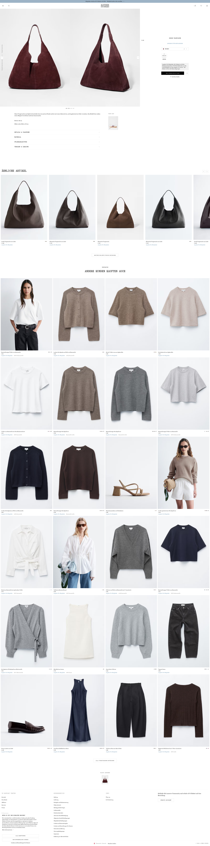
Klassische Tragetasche (103, 241)
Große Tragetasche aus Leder (8, 241)
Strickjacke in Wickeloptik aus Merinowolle (11, 669)
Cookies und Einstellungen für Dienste (20, 842)
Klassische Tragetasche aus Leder (58, 241)
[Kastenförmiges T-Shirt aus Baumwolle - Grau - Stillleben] (183, 393)
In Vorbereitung (109, 799)
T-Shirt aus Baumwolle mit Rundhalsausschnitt (13, 431)
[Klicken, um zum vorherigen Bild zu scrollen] (203, 171)
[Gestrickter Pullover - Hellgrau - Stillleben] (131, 631)
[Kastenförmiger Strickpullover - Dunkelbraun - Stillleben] (79, 473)
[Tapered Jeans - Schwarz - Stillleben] (183, 631)
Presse (3, 807)
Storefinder (4, 799)
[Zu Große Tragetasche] (105, 779)
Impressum (56, 833)
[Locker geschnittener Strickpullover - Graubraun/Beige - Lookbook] (183, 473)
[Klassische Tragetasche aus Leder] (72, 207)
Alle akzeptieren (20, 835)
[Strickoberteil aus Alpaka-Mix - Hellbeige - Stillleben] (183, 314)
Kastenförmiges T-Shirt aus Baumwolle (11, 352)
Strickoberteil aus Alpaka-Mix (165, 352)
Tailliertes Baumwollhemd (60, 590)
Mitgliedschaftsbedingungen (60, 820)
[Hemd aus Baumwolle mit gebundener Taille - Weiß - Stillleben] (26, 552)
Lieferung (56, 799)
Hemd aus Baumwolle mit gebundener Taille (12, 590)
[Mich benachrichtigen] (110, 128)
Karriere (4, 805)
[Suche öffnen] (9, 6)
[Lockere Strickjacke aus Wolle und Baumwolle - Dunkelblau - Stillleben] (26, 473)
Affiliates (4, 802)
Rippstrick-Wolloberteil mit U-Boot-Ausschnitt (169, 748)
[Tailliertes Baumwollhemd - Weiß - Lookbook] (79, 552)
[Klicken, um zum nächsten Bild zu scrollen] (207, 171)
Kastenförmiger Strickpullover (61, 431)
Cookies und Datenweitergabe (61, 823)
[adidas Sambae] (113, 123)
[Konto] (195, 6)
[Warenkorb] (207, 6)
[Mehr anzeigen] (123, 1)
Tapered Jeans (161, 669)
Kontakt (4, 797)
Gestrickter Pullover (111, 669)
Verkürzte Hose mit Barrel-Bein (114, 748)
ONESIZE (164, 55)
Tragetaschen (2, 49)
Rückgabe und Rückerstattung (61, 802)
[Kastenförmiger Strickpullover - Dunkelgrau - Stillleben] (131, 393)
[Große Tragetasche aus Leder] (24, 207)
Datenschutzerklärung (59, 828)
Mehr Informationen (7, 829)
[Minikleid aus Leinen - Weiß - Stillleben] (79, 631)
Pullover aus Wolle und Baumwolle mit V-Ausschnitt (118, 590)
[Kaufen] (3, 6)
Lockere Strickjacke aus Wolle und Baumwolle (65, 352)
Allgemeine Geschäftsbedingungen (62, 818)
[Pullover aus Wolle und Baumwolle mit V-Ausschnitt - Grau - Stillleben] (131, 552)
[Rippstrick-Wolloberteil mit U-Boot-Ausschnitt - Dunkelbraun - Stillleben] (183, 710)
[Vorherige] (2, 57)
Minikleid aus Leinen (59, 669)
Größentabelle (57, 810)
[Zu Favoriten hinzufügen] (187, 73)
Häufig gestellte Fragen (59, 807)
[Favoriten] (201, 6)
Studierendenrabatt (58, 812)
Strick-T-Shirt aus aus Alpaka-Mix (114, 352)
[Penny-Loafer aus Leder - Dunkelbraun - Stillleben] (26, 710)
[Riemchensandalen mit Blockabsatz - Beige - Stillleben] (131, 473)
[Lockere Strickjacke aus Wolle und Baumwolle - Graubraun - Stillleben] (79, 314)
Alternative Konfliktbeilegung (61, 815)
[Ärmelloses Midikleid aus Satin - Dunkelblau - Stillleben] (79, 710)
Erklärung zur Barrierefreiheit (61, 836)
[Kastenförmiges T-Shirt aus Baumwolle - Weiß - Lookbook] (26, 314)
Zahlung (56, 797)
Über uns (108, 797)
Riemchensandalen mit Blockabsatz (114, 510)
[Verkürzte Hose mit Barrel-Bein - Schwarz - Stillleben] (131, 710)
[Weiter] (138, 57)
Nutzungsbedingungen (59, 831)
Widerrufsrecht (57, 805)
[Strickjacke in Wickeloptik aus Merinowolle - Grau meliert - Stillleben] (26, 631)
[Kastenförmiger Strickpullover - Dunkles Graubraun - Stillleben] (79, 393)
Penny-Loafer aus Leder (7, 748)
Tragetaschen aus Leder (2, 63)
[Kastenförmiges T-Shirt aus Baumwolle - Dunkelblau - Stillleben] (183, 552)
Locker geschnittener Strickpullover (167, 510)
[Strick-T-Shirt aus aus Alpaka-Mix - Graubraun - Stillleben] (131, 314)
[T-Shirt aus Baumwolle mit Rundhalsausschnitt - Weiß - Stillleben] (26, 393)
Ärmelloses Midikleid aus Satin (61, 748)
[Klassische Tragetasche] (120, 207)
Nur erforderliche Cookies (20, 839)
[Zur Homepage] (105, 6)
